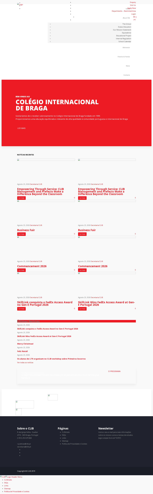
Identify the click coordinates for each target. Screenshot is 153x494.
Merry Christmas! (25, 343)
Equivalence (126, 33)
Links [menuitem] (6, 486)
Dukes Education (124, 27)
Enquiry (133, 2)
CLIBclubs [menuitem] (8, 480)
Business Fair (26, 230)
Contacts (127, 75)
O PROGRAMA (114, 371)
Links (64, 438)
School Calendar (125, 41)
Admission (126, 47)
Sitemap (65, 441)
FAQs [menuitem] (6, 483)
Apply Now (131, 8)
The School (126, 24)
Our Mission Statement (122, 30)
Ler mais (21, 198)
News (128, 66)
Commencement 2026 (32, 266)
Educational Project (123, 36)
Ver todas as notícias (25, 362)
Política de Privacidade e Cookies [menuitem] (16, 491)
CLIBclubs (66, 432)
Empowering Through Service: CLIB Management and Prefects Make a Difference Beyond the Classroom (40, 191)
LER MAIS (21, 128)
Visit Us (133, 5)
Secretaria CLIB (36, 184)
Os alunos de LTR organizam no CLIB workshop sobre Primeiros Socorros (51, 358)
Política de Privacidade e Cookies (74, 444)
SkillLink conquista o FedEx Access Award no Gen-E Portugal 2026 (44, 303)
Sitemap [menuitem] (7, 488)
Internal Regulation (123, 38)
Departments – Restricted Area (124, 11)
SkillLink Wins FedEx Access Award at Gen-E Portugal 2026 (106, 303)
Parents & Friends (124, 57)
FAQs (64, 435)
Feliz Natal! (22, 351)
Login (133, 14)
